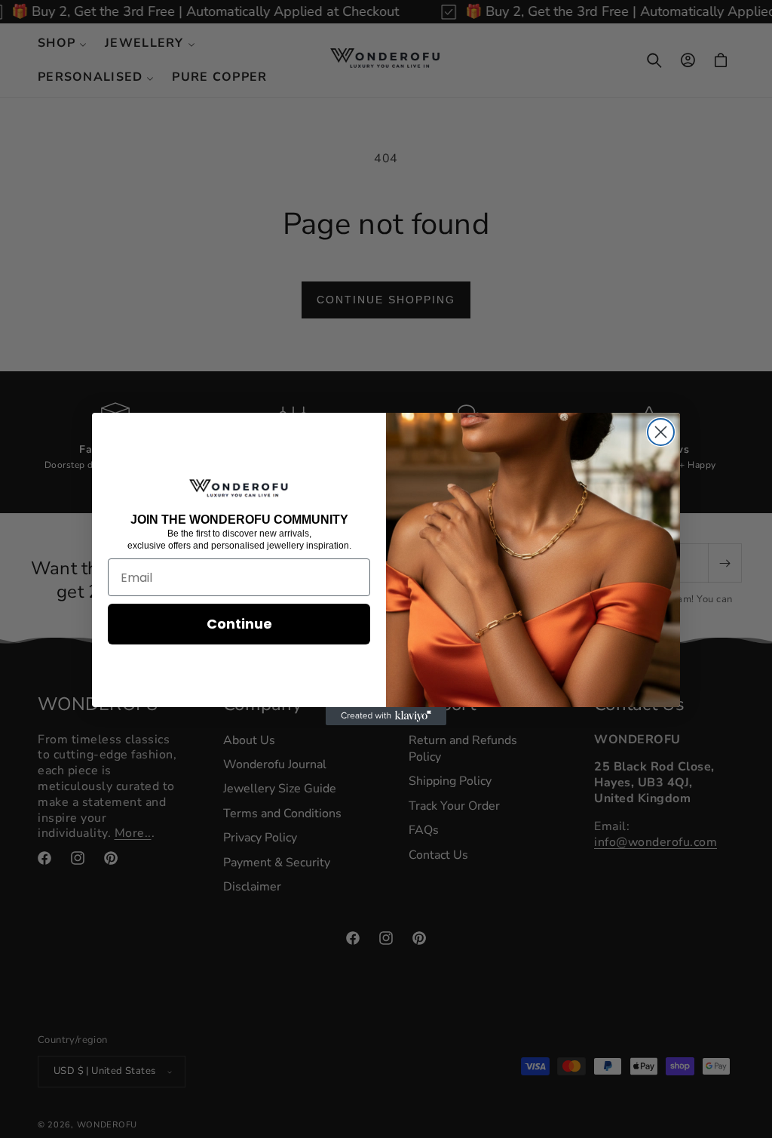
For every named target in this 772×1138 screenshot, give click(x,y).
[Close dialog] (661, 432)
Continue (239, 623)
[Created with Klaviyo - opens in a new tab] (386, 716)
